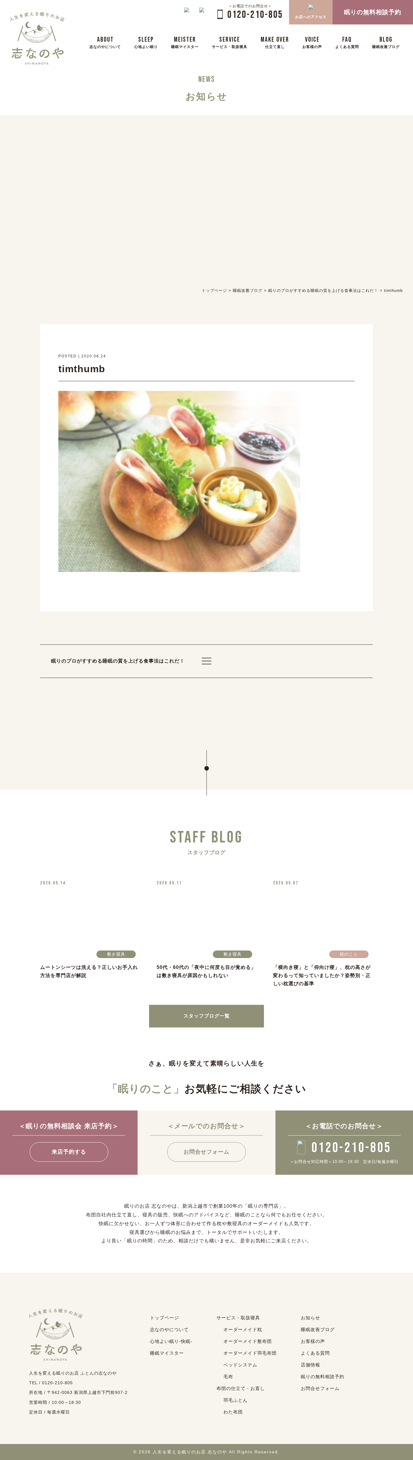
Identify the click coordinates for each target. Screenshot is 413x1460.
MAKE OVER (275, 42)
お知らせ (310, 1317)
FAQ (347, 42)
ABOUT (105, 42)
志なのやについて (169, 1329)
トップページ (164, 1317)
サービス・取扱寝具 (238, 1317)
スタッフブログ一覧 (207, 1015)
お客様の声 (313, 1341)
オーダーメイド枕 (242, 1329)
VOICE (312, 42)
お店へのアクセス (311, 17)
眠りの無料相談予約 (322, 1376)
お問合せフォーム (206, 1152)
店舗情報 (310, 1364)
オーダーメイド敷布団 (247, 1341)
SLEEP (146, 42)
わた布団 (233, 1411)
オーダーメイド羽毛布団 (250, 1353)
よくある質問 (315, 1353)
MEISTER (185, 42)
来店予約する (69, 1152)
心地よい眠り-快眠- (171, 1341)
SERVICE (229, 42)
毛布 (228, 1376)
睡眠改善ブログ (318, 1329)
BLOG (386, 42)
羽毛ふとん (235, 1400)
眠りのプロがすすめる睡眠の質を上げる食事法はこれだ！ (118, 660)
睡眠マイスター (167, 1353)
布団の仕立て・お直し (240, 1388)
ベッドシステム (240, 1364)
